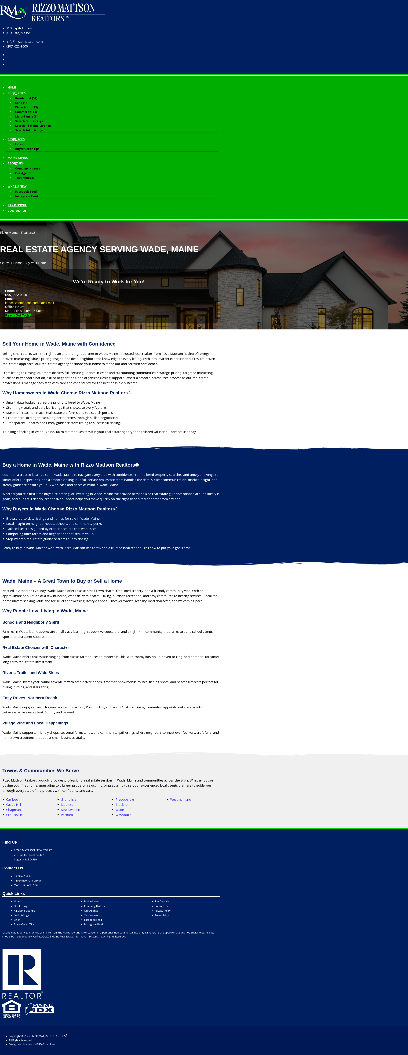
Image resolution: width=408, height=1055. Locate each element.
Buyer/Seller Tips (27, 149)
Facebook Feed (26, 191)
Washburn (123, 815)
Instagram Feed (26, 196)
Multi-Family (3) (26, 116)
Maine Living (18, 158)
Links (19, 144)
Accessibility (162, 915)
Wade (120, 810)
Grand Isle (68, 799)
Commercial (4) (26, 112)
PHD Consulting (45, 1044)
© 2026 (25, 1036)
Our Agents (23, 173)
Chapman (13, 810)
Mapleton (68, 804)
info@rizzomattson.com (24, 41)
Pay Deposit (17, 205)
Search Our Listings (29, 121)
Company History (27, 168)
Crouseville (14, 815)
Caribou (12, 799)
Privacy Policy (163, 910)
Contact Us (161, 906)
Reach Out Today (18, 315)
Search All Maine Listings (33, 126)
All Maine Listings (24, 910)
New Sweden (70, 810)
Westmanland (180, 799)
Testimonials (24, 178)
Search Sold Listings (29, 130)
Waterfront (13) (26, 107)
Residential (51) (26, 98)
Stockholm (123, 804)
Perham (67, 815)
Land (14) (21, 103)
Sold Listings (21, 915)
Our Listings (21, 906)
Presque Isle (125, 799)
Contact (17, 211)
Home (12, 87)
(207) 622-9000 (17, 46)
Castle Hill (13, 804)
